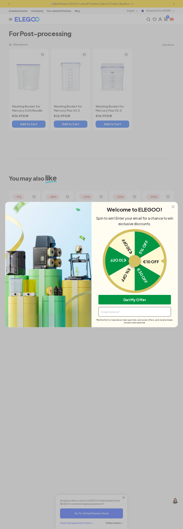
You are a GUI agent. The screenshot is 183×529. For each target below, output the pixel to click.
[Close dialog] (173, 207)
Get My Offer (134, 299)
